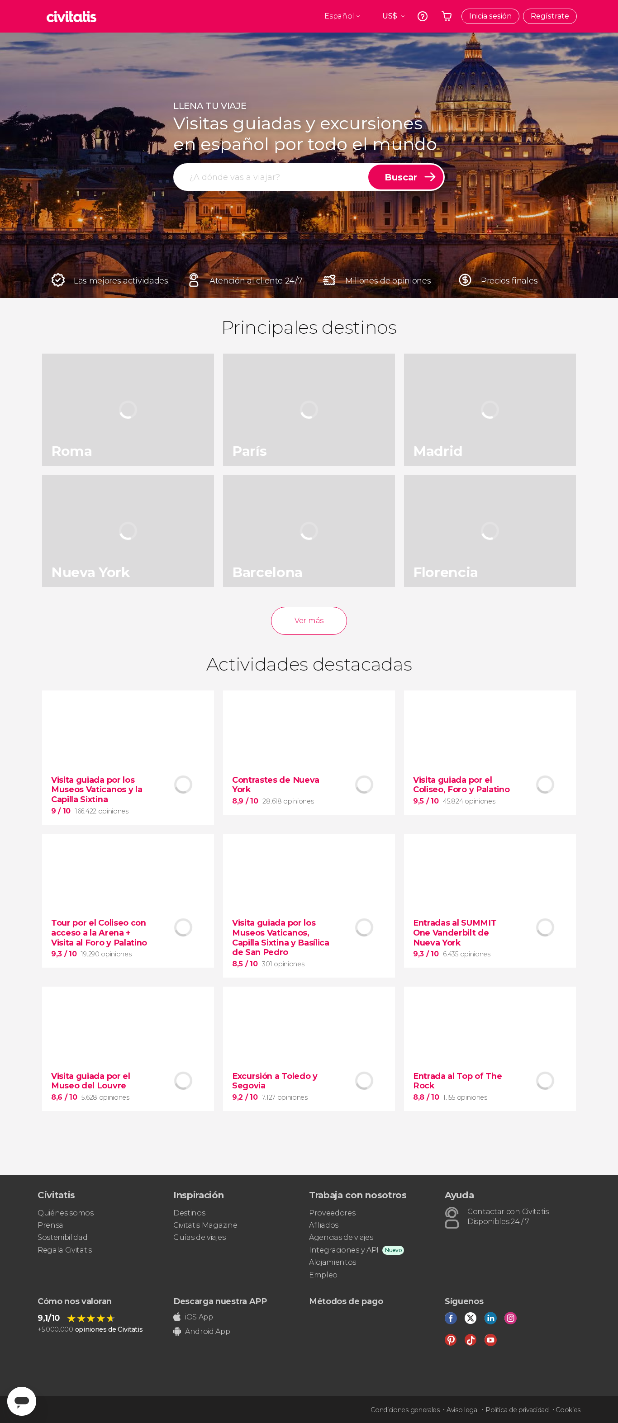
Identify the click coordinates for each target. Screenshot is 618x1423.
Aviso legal (462, 1410)
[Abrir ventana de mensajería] (21, 1401)
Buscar (401, 177)
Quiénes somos (66, 1213)
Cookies (568, 1410)
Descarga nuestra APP (220, 1301)
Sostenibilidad (63, 1237)
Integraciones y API (344, 1250)
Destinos (189, 1213)
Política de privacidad (517, 1410)
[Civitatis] (71, 16)
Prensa (50, 1225)
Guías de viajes (199, 1237)
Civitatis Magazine (205, 1225)
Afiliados (323, 1225)
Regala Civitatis (65, 1250)
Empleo (323, 1275)
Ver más (309, 620)
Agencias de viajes (341, 1237)
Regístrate (550, 16)
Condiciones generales (405, 1410)
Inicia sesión (490, 16)
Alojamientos (332, 1262)
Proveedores (332, 1213)
